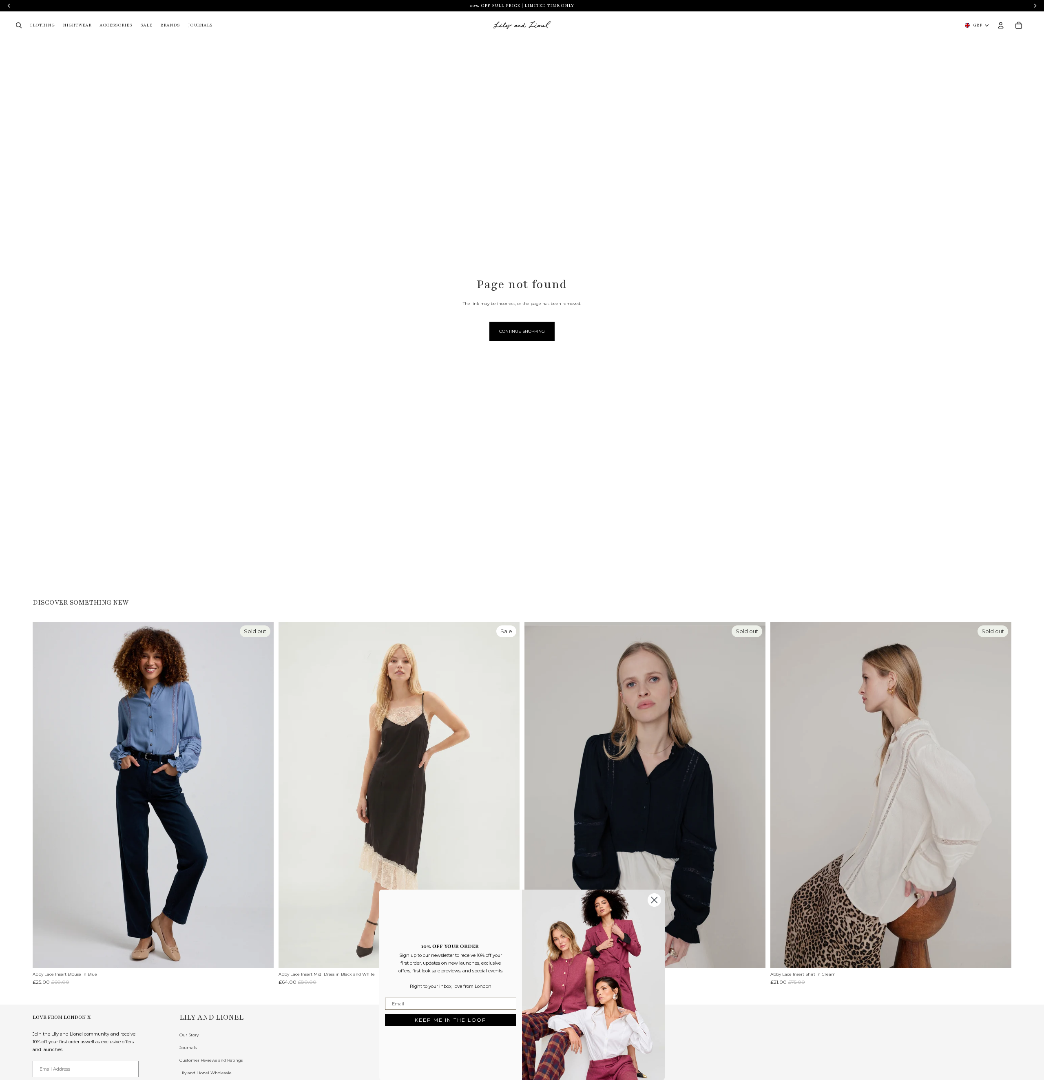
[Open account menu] (1001, 25)
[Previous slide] (45, 795)
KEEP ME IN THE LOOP (451, 1020)
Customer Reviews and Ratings (211, 1060)
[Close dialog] (654, 900)
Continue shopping (522, 331)
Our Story (189, 1035)
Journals (188, 1047)
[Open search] (19, 25)
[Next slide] (261, 795)
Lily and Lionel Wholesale (205, 1073)
